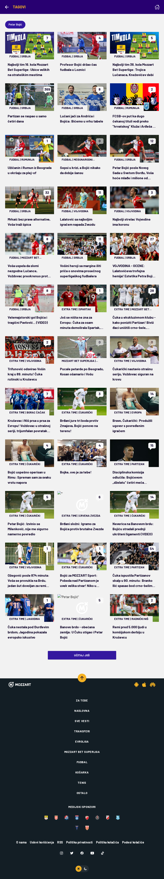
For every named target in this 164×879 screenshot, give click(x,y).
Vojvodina (81, 211)
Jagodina (33, 619)
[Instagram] (61, 853)
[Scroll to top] (82, 678)
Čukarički (85, 412)
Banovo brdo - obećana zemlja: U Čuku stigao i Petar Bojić (81, 632)
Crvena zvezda (89, 515)
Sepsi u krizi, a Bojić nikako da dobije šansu (80, 170)
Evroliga (82, 741)
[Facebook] (82, 853)
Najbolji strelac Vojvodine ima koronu (132, 221)
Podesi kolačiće (133, 842)
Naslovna (81, 710)
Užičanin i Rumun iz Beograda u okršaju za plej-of (29, 170)
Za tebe (82, 700)
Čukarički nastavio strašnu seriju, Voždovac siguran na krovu (133, 374)
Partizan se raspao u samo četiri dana (27, 118)
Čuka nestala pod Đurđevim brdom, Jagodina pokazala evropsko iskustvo (28, 632)
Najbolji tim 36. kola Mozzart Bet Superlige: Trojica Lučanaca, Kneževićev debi (133, 69)
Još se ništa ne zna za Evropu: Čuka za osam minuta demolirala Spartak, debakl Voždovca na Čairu (80, 322)
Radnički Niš (140, 619)
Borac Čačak (36, 412)
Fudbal (14, 56)
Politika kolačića (107, 842)
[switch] (82, 868)
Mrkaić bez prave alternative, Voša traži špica (29, 221)
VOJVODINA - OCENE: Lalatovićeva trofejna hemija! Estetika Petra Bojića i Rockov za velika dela (134, 271)
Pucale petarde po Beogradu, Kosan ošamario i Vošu (82, 371)
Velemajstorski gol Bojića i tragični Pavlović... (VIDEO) (28, 319)
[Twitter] (71, 853)
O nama (21, 842)
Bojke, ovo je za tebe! (76, 472)
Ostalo (82, 793)
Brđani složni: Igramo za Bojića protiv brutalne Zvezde (82, 526)
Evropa (137, 412)
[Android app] (136, 684)
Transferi (82, 731)
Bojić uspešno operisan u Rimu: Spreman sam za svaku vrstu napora (29, 477)
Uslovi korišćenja (42, 842)
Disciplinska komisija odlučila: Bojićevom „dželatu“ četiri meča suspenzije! (128, 477)
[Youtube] (92, 853)
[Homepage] (157, 7)
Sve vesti (82, 721)
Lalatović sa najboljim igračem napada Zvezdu (77, 221)
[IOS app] (144, 684)
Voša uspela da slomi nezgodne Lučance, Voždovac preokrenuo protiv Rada (29, 271)
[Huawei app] (152, 684)
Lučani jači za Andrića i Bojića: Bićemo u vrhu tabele (81, 118)
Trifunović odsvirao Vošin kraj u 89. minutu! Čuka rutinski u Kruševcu (26, 374)
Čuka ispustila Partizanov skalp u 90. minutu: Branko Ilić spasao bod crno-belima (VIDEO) (133, 580)
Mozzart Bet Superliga (78, 361)
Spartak (85, 309)
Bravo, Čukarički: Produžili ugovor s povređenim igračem (132, 425)
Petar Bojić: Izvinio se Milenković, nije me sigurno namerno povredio (28, 529)
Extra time (69, 309)
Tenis (82, 782)
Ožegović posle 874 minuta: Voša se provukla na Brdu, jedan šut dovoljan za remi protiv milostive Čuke (28, 580)
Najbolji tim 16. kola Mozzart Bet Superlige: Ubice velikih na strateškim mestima (29, 69)
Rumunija (132, 108)
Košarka (82, 772)
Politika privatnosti (79, 842)
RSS (60, 842)
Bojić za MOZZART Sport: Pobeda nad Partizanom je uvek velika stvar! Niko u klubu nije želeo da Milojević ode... (81, 580)
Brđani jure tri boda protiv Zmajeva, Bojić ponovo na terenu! (79, 425)
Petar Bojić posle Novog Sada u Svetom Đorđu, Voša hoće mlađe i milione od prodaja (133, 173)
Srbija (26, 56)
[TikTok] (102, 853)
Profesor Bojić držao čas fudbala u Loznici (78, 67)
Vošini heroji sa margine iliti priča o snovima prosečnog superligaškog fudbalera (80, 271)
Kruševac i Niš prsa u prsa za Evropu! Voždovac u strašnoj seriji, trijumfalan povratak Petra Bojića (29, 425)
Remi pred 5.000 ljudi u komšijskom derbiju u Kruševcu (130, 632)
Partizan (138, 464)
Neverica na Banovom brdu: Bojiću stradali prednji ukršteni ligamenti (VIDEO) (133, 529)
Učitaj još (82, 655)
